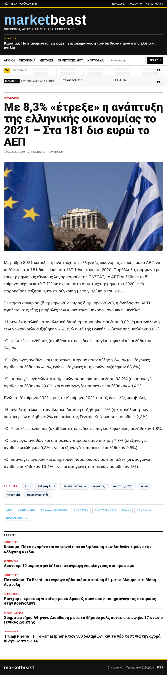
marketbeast (19, 667)
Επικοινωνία (115, 667)
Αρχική (9, 60)
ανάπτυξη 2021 (123, 486)
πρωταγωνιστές (37, 494)
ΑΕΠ (27, 486)
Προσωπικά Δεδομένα (140, 667)
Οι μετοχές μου (70, 60)
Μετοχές (46, 60)
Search (155, 60)
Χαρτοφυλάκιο (98, 60)
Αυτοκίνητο (135, 3)
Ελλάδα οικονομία (74, 486)
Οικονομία (27, 60)
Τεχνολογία (118, 3)
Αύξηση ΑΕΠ (46, 486)
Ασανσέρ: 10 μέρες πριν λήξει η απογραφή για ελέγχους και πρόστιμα (69, 565)
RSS (160, 667)
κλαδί (144, 486)
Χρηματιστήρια (154, 3)
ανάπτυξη (99, 486)
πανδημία (13, 494)
